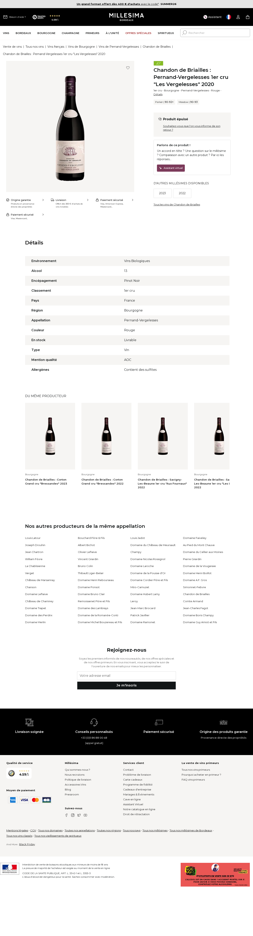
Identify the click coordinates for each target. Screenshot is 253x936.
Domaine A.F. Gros (195, 580)
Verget (29, 573)
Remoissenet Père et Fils (94, 601)
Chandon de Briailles (157, 46)
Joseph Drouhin (35, 545)
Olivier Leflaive (87, 552)
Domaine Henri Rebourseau (96, 580)
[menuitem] (6, 33)
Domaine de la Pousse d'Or (148, 573)
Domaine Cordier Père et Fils (149, 580)
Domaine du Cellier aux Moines (203, 552)
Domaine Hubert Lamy (145, 594)
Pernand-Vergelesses (195, 90)
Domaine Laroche (142, 566)
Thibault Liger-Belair (91, 573)
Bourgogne (171, 90)
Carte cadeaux (132, 779)
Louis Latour (33, 537)
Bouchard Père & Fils (91, 537)
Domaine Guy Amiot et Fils (200, 622)
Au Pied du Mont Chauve (199, 545)
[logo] (126, 17)
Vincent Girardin (88, 559)
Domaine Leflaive (36, 594)
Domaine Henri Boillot (197, 573)
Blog (68, 789)
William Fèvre (33, 559)
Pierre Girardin (192, 559)
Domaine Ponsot (89, 587)
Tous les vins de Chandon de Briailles (177, 204)
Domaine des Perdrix (38, 615)
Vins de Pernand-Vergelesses (119, 46)
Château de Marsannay (40, 580)
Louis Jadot (137, 537)
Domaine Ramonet (142, 622)
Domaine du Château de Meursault (153, 545)
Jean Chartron (34, 552)
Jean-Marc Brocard (142, 608)
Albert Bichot (86, 545)
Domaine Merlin (35, 622)
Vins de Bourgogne (81, 46)
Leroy (134, 601)
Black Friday (27, 844)
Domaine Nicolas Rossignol (147, 559)
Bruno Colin (85, 566)
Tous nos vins (34, 46)
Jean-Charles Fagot (195, 608)
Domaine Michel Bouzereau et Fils (100, 622)
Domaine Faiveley (194, 537)
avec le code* (118, 4)
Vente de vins (12, 46)
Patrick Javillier (139, 615)
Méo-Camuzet (139, 587)
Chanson (30, 587)
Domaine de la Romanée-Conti (98, 615)
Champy (135, 552)
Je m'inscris (126, 685)
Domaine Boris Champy (198, 615)
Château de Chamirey (39, 601)
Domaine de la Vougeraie (199, 566)
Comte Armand (193, 601)
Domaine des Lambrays (93, 608)
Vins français (55, 46)
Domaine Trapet (35, 608)
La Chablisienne (35, 566)
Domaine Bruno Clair (91, 594)
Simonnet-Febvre (194, 587)
